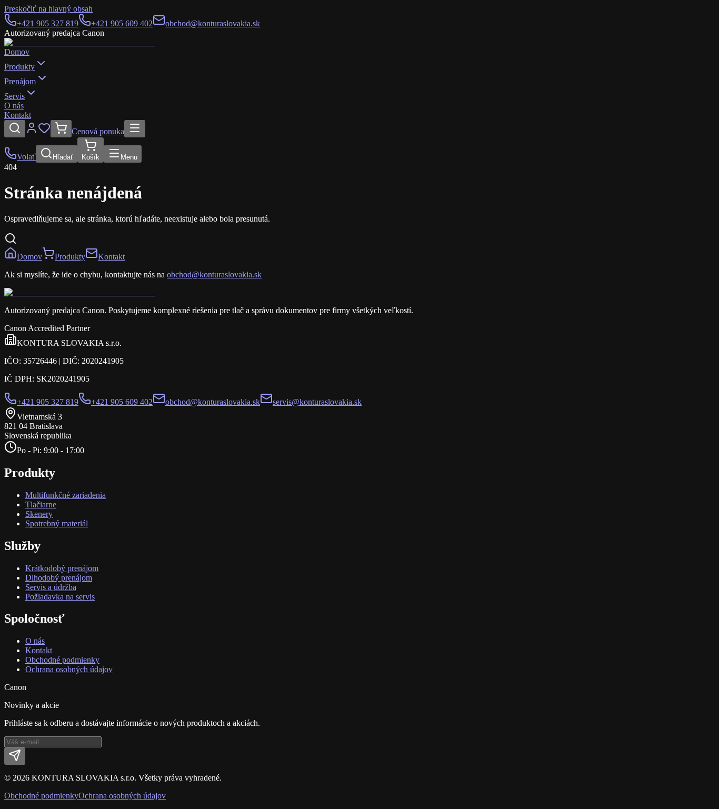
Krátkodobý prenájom (61, 568)
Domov (16, 51)
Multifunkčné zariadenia (65, 495)
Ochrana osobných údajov (69, 669)
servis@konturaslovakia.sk (317, 401)
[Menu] (134, 128)
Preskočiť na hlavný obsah (48, 8)
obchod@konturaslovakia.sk (212, 23)
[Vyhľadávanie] (14, 128)
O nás (14, 105)
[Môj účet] (31, 131)
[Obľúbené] (44, 131)
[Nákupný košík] (61, 128)
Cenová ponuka (98, 131)
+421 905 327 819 (47, 23)
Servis (14, 96)
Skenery (39, 514)
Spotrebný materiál (56, 523)
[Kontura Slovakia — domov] (79, 42)
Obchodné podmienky (62, 659)
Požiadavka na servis (60, 596)
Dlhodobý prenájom (58, 577)
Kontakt (17, 115)
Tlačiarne (40, 504)
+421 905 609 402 (122, 23)
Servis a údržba (50, 587)
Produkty (19, 66)
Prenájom (20, 81)
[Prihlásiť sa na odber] (14, 756)
